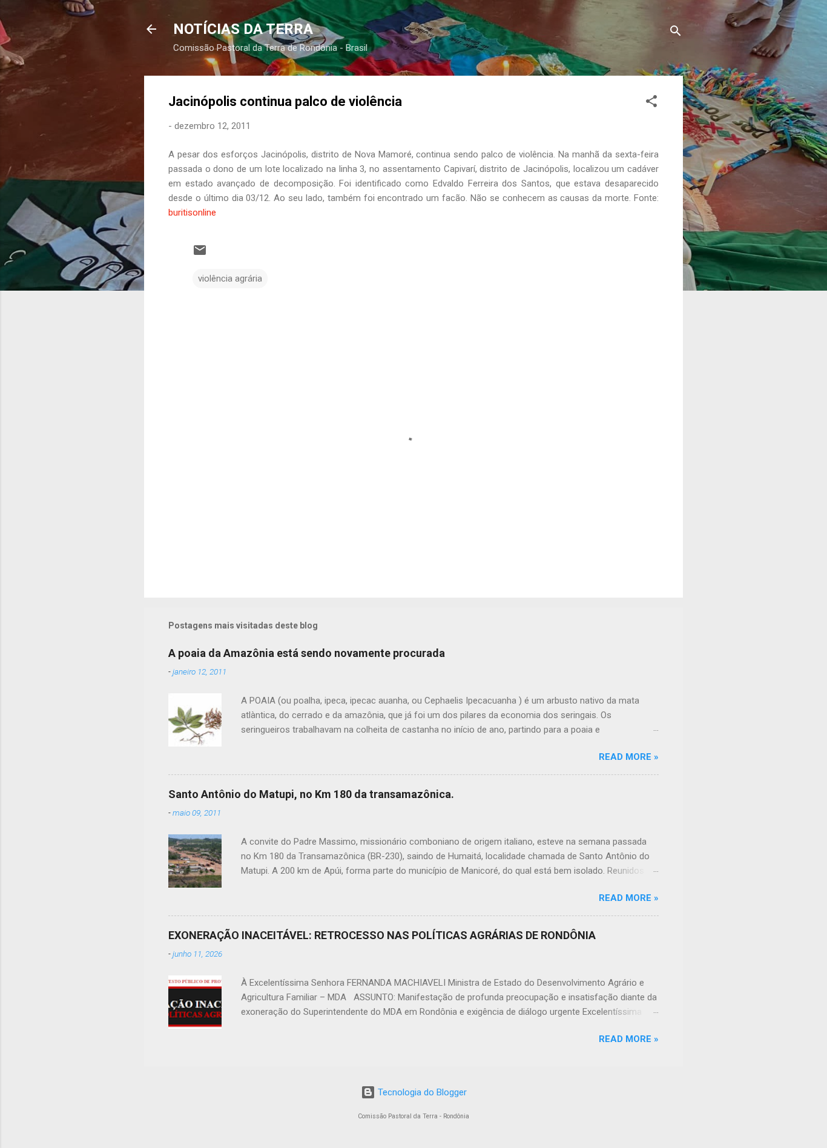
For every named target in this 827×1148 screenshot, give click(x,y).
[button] (651, 103)
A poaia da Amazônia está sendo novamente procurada (306, 653)
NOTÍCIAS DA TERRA (243, 29)
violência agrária (230, 278)
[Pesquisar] (675, 33)
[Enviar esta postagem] (200, 254)
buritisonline (192, 212)
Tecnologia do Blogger (421, 1092)
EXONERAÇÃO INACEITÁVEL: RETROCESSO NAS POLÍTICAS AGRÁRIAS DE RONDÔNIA (382, 935)
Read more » (629, 756)
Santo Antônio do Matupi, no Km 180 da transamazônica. (311, 794)
